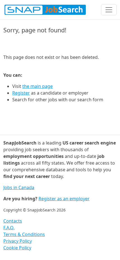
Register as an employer (64, 199)
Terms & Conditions (24, 234)
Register (21, 93)
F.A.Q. (9, 228)
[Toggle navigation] (109, 9)
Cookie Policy (17, 248)
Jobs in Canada (18, 187)
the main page (37, 86)
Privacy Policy (17, 241)
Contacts (12, 221)
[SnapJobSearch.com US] (45, 9)
